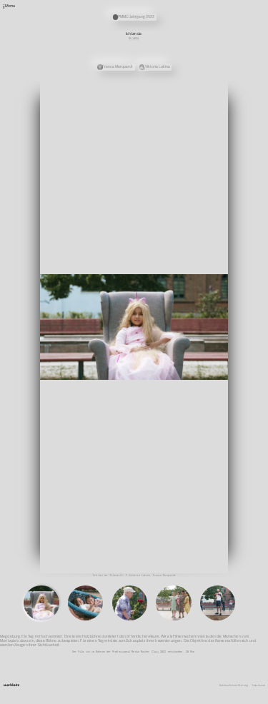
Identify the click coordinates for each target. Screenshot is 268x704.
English (177, 130)
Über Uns (178, 99)
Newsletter (179, 108)
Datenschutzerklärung (233, 686)
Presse (176, 117)
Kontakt (177, 104)
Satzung (177, 121)
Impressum (258, 686)
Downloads (178, 126)
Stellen (177, 112)
